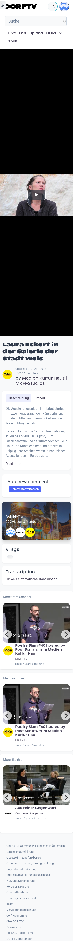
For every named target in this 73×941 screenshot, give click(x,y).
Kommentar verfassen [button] (25, 489)
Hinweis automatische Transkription (31, 579)
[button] (53, 6)
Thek (12, 41)
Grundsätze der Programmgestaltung (30, 863)
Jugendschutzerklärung (21, 869)
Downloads (13, 927)
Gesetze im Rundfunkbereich (24, 857)
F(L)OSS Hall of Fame (19, 933)
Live (12, 33)
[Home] (25, 6)
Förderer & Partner (18, 886)
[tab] (18, 398)
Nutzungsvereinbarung (20, 881)
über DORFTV (15, 921)
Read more (13, 464)
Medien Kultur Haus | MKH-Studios (41, 381)
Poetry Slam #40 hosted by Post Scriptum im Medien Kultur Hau (40, 649)
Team (9, 904)
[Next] (65, 634)
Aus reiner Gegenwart (35, 808)
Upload (36, 33)
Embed (40, 398)
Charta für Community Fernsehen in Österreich (35, 846)
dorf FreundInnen (17, 915)
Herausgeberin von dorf (21, 898)
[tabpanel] (36, 436)
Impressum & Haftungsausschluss (28, 875)
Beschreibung (19, 398)
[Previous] (7, 634)
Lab (22, 33)
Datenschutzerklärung (20, 852)
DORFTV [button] (54, 33)
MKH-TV (15, 516)
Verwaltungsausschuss (21, 910)
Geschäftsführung (18, 892)
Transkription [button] (20, 572)
